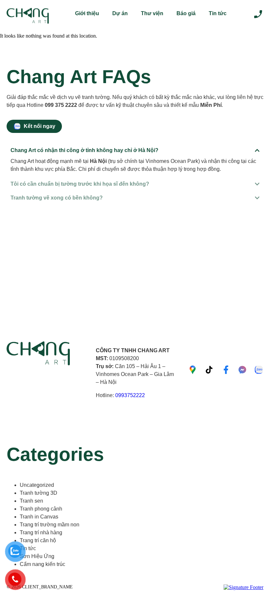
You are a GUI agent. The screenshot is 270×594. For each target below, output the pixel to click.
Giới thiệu (87, 13)
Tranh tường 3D (38, 493)
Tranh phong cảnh (41, 509)
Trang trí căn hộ (38, 540)
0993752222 (130, 395)
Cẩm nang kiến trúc (42, 564)
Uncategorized (37, 485)
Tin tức (218, 13)
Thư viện (152, 13)
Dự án (120, 13)
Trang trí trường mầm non (49, 524)
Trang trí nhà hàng (41, 532)
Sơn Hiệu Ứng (37, 556)
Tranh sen (31, 501)
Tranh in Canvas (39, 516)
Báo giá (186, 13)
